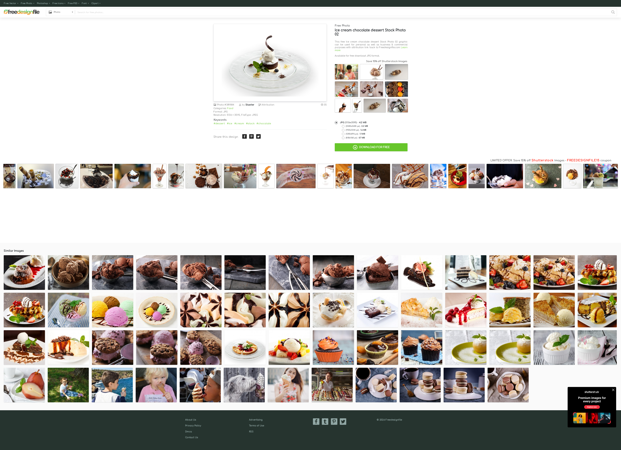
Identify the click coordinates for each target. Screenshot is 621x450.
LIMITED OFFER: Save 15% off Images (527, 160)
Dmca (188, 431)
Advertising (256, 420)
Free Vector (10, 3)
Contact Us (191, 437)
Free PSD (72, 3)
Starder (249, 105)
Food (230, 108)
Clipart (94, 3)
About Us (190, 420)
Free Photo (26, 3)
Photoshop (42, 3)
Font (84, 3)
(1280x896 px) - (355, 134)
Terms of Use (256, 425)
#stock (250, 123)
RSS (251, 431)
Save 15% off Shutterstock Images (386, 61)
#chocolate (263, 123)
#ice (229, 123)
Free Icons (58, 3)
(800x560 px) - (355, 138)
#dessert (219, 123)
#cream (239, 123)
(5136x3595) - (353, 122)
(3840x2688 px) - (357, 126)
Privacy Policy (193, 425)
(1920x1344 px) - (356, 130)
